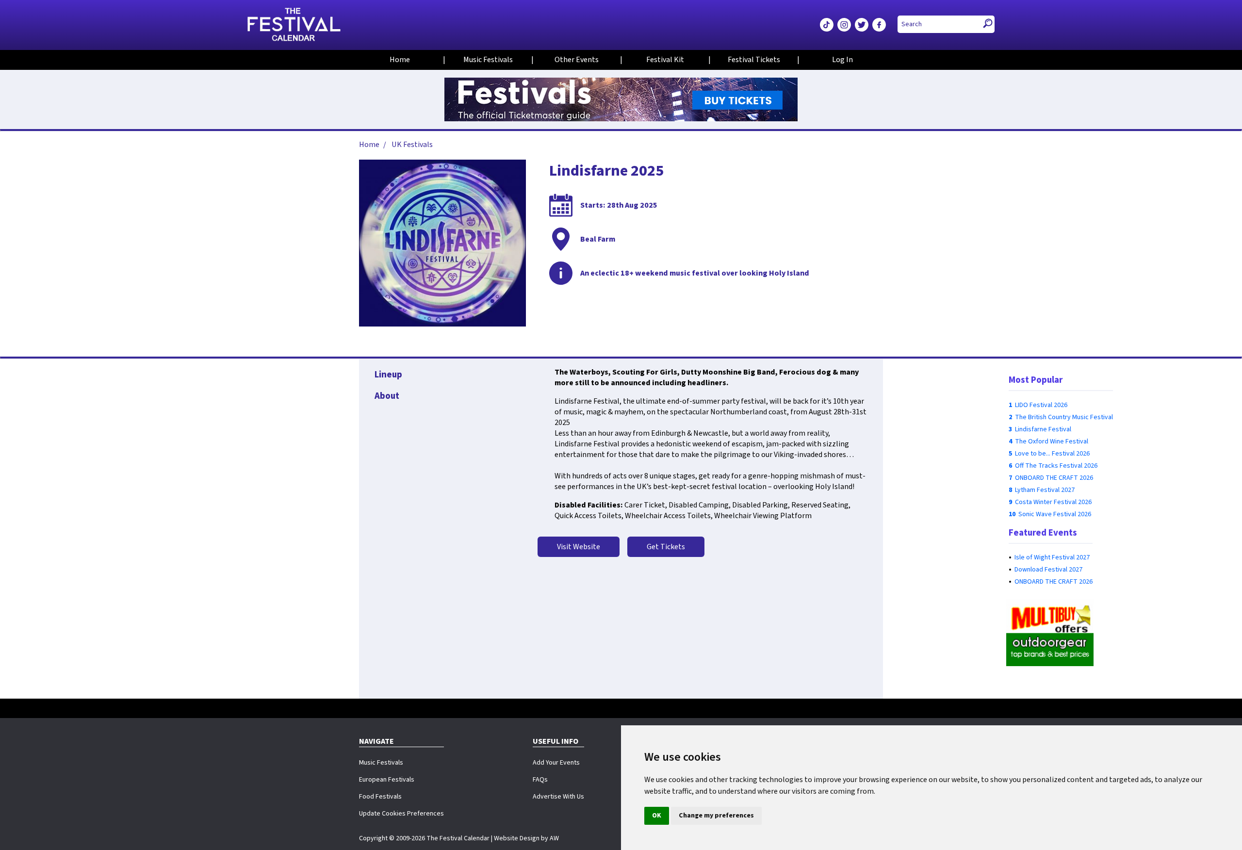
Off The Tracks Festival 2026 (1056, 466)
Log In (842, 59)
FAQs (540, 780)
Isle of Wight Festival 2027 (1052, 557)
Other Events (577, 59)
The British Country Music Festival (1064, 417)
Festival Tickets (754, 59)
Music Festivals (488, 59)
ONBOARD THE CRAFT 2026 (1054, 478)
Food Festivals (380, 796)
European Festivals (386, 780)
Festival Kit (665, 59)
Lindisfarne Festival (1043, 429)
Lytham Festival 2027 (1045, 490)
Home (400, 59)
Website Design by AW (526, 838)
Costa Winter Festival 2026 (1053, 502)
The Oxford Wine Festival (1051, 441)
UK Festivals (412, 144)
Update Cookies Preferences (401, 813)
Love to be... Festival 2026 (1052, 453)
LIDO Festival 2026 (1041, 405)
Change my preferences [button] (716, 815)
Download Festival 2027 (1048, 569)
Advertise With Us (558, 796)
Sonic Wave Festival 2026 (1054, 514)
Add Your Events (556, 763)
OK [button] (656, 815)
